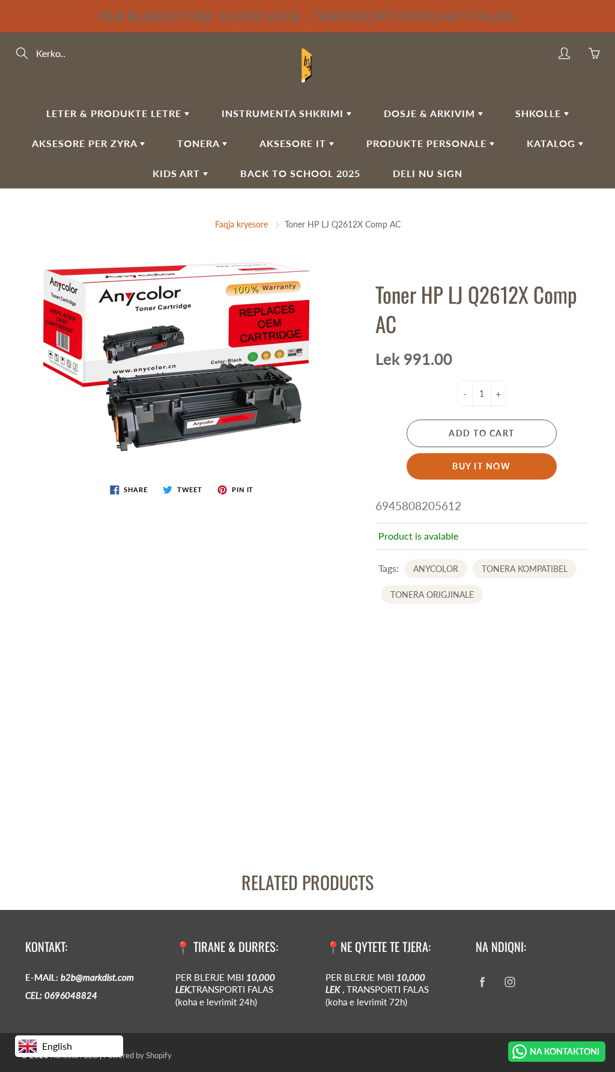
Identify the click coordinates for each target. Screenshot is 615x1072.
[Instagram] (509, 982)
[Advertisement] (307, 758)
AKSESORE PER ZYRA (86, 143)
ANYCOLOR (435, 569)
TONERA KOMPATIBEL (525, 569)
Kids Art (178, 173)
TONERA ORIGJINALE (432, 594)
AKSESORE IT (294, 143)
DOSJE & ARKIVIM (431, 113)
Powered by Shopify (137, 1055)
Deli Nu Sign (427, 173)
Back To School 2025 (300, 173)
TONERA (199, 143)
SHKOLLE (539, 113)
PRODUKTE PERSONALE (427, 143)
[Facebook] (481, 982)
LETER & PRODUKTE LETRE (115, 113)
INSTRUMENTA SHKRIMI (284, 113)
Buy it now (481, 466)
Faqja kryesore (241, 224)
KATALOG (552, 143)
